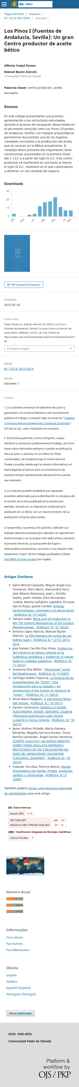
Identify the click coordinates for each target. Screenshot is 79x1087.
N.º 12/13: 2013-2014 (17, 18)
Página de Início (14, 14)
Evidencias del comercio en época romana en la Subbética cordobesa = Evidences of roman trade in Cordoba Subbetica (43, 654)
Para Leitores (14, 937)
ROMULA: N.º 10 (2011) (47, 703)
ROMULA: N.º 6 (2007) (54, 674)
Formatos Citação (18, 348)
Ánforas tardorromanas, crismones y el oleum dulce (43, 608)
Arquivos (34, 14)
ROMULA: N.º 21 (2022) (30, 615)
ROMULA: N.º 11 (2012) (42, 695)
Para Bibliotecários (17, 950)
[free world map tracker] (25, 874)
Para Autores (14, 944)
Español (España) (18, 988)
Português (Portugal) (21, 994)
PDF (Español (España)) (25, 285)
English (11, 975)
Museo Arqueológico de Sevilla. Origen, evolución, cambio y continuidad (43, 771)
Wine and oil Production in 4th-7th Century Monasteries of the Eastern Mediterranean (43, 623)
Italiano (11, 981)
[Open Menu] (4, 4)
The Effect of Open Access (20, 559)
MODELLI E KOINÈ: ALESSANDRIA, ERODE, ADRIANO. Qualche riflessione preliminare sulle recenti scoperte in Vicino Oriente (42, 713)
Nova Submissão (20, 1013)
